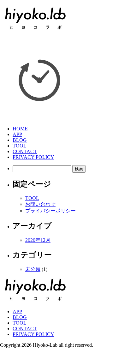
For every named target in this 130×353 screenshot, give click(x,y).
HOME (20, 128)
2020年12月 (37, 240)
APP (17, 134)
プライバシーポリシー (50, 210)
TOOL (20, 145)
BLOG (20, 140)
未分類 (32, 269)
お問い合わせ (40, 204)
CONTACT (25, 151)
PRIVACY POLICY (33, 157)
